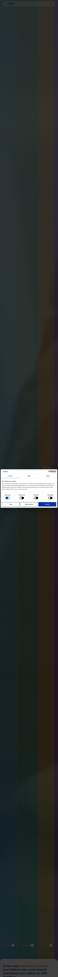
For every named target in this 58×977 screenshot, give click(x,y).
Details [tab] (29, 476)
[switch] (22, 498)
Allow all (47, 504)
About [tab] (48, 476)
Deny (10, 504)
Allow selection (29, 504)
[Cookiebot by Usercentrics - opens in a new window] (49, 471)
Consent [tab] (10, 476)
